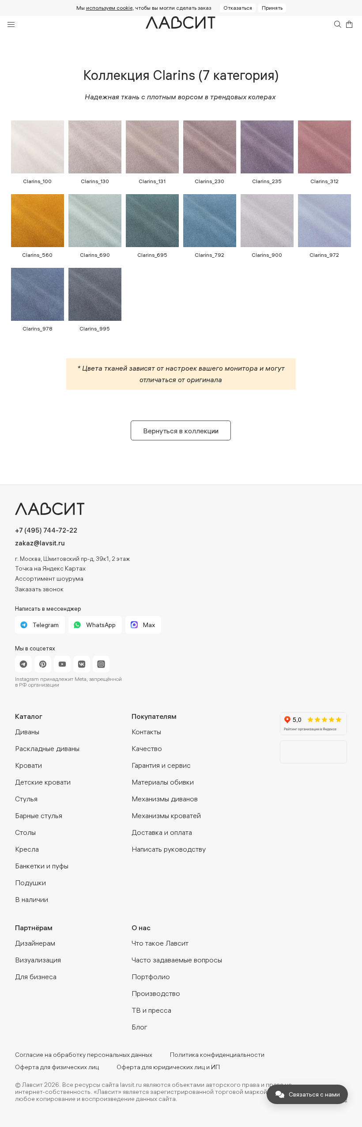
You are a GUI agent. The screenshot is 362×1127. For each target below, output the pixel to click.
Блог (139, 1026)
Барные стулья (38, 815)
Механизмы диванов (165, 798)
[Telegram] (23, 664)
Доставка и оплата (162, 832)
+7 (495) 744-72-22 (46, 530)
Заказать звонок (39, 589)
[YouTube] (62, 664)
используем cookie (109, 7)
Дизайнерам (35, 943)
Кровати (28, 765)
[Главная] (181, 24)
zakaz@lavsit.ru (40, 543)
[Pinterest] (42, 664)
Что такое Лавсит (160, 943)
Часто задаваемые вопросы (177, 959)
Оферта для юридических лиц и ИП (168, 1067)
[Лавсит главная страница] (88, 509)
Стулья (26, 798)
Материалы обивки (163, 782)
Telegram (46, 625)
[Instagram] (101, 664)
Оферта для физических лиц (57, 1067)
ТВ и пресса (151, 1010)
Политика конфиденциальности (217, 1054)
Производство (156, 993)
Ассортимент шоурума (49, 578)
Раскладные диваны (47, 748)
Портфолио (151, 976)
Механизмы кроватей (166, 815)
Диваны (27, 731)
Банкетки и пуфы (41, 865)
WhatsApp (101, 625)
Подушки (30, 882)
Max (149, 625)
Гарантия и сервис (161, 765)
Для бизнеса (36, 976)
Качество (147, 748)
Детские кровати (43, 782)
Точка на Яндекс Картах (50, 568)
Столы (25, 832)
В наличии (31, 899)
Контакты (146, 731)
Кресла (27, 849)
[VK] (81, 664)
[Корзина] (349, 24)
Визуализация (38, 959)
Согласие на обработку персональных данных (83, 1054)
